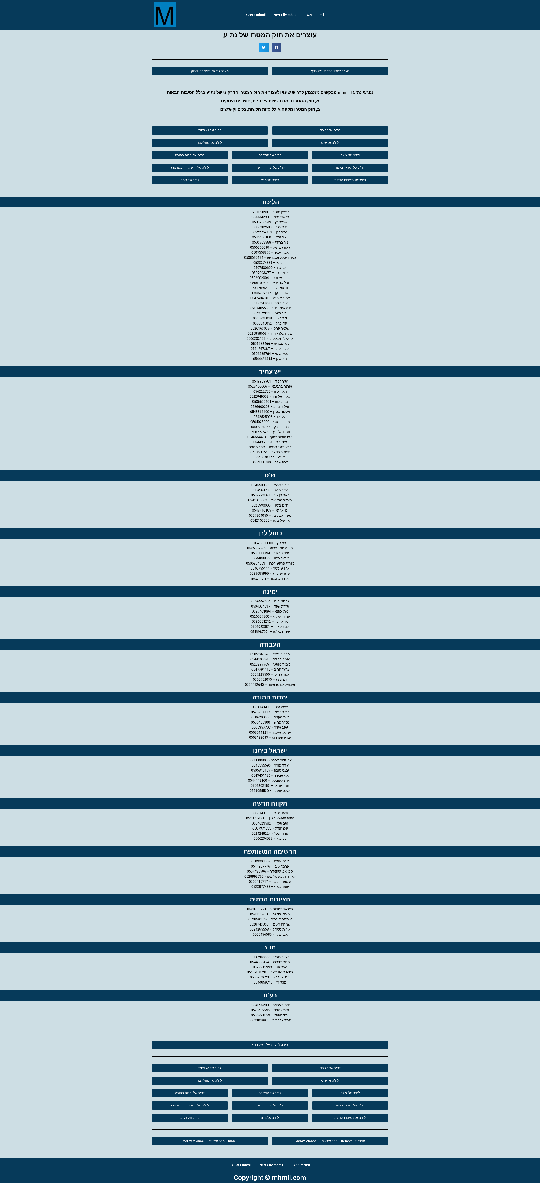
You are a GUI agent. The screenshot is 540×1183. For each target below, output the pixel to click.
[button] (330, 71)
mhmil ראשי (315, 15)
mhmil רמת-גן (255, 15)
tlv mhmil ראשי (285, 15)
